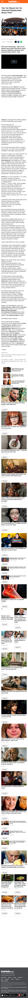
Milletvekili (4, 310)
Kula (2, 333)
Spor (2, 979)
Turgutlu (20, 339)
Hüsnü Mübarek (5, 160)
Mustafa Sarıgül (13, 315)
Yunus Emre (4, 343)
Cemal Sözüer (7, 325)
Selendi (20, 336)
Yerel (12, 979)
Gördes (3, 330)
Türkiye (3, 119)
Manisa (16, 87)
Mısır (8, 162)
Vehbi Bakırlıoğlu (6, 328)
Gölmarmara (13, 341)
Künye (13, 975)
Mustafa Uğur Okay (6, 335)
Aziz (23, 312)
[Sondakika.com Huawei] (22, 995)
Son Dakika (3, 977)
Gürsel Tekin (4, 308)
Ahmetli (23, 323)
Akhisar (20, 294)
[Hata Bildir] (6, 992)
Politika (17, 979)
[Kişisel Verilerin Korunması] (13, 991)
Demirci (13, 328)
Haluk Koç (23, 307)
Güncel (9, 977)
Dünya (14, 977)
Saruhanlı (4, 336)
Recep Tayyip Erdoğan (13, 91)
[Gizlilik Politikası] (11, 990)
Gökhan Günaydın (6, 307)
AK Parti (3, 176)
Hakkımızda (3, 975)
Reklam (7, 975)
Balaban (15, 339)
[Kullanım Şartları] (4, 990)
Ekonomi (20, 977)
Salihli (16, 333)
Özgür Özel (4, 281)
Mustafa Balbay (12, 310)
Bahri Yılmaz (18, 338)
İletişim (10, 975)
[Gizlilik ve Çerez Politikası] (21, 990)
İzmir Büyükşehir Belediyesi (9, 312)
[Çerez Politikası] (4, 991)
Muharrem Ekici (13, 336)
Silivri (2, 260)
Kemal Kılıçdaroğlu (17, 75)
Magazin (7, 979)
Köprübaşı (12, 331)
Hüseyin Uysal (5, 326)
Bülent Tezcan (16, 307)
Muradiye (19, 343)
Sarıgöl (15, 335)
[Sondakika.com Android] (13, 995)
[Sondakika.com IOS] (5, 995)
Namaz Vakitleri (4, 980)
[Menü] (2, 1)
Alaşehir (14, 325)
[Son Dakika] (14, 1)
